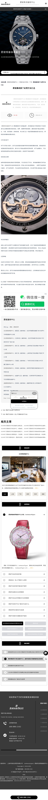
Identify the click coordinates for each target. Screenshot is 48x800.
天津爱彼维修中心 (9, 375)
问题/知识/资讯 (23, 82)
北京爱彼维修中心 (9, 330)
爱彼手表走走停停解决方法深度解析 (19, 598)
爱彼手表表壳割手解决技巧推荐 (18, 586)
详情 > (37, 488)
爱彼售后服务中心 (27, 2)
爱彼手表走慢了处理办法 (13, 410)
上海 (12, 494)
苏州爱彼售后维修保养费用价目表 (12, 623)
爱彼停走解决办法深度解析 (16, 592)
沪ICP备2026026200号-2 (30, 772)
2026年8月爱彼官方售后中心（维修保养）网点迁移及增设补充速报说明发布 (22, 428)
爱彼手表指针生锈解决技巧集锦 (18, 616)
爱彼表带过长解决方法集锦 (16, 610)
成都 (43, 494)
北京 (5, 494)
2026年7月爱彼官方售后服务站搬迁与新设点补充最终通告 (17, 431)
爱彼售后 (35, 623)
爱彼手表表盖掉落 (12, 634)
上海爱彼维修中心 (9, 345)
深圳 (28, 494)
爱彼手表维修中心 (12, 628)
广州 (30, 82)
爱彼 (11, 327)
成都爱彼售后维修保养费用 (35, 628)
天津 (35, 494)
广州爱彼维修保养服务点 (13, 281)
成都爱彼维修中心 (9, 383)
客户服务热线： (24, 769)
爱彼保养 (16, 327)
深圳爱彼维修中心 (9, 368)
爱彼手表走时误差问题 (15, 574)
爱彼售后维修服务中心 (41, 763)
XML (24, 774)
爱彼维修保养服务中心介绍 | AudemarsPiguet (22, 514)
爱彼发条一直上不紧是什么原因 (18, 580)
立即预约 (24, 401)
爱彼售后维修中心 (12, 82)
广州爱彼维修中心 (9, 360)
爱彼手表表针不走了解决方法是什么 (19, 604)
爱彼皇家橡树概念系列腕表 (35, 634)
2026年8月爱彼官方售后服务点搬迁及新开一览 (14, 425)
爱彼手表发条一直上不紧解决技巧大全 (16, 414)
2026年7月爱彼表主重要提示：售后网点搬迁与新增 (15, 434)
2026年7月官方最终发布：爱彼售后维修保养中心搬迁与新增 (18, 437)
